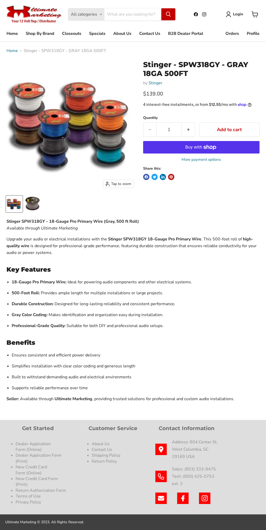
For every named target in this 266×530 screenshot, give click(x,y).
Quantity (150, 118)
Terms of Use (29, 496)
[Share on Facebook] (146, 177)
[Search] (168, 14)
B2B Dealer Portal (185, 33)
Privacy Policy (29, 502)
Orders (232, 33)
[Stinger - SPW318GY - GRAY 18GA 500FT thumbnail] (14, 204)
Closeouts (71, 33)
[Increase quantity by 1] (188, 130)
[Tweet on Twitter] (154, 177)
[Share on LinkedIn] (163, 177)
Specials (97, 33)
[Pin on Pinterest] (171, 177)
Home (12, 33)
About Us (122, 33)
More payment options (201, 159)
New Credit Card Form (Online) (31, 470)
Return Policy (104, 461)
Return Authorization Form (41, 490)
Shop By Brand (40, 33)
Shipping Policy (106, 455)
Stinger (155, 83)
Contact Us (149, 33)
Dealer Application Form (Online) (33, 446)
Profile (253, 33)
